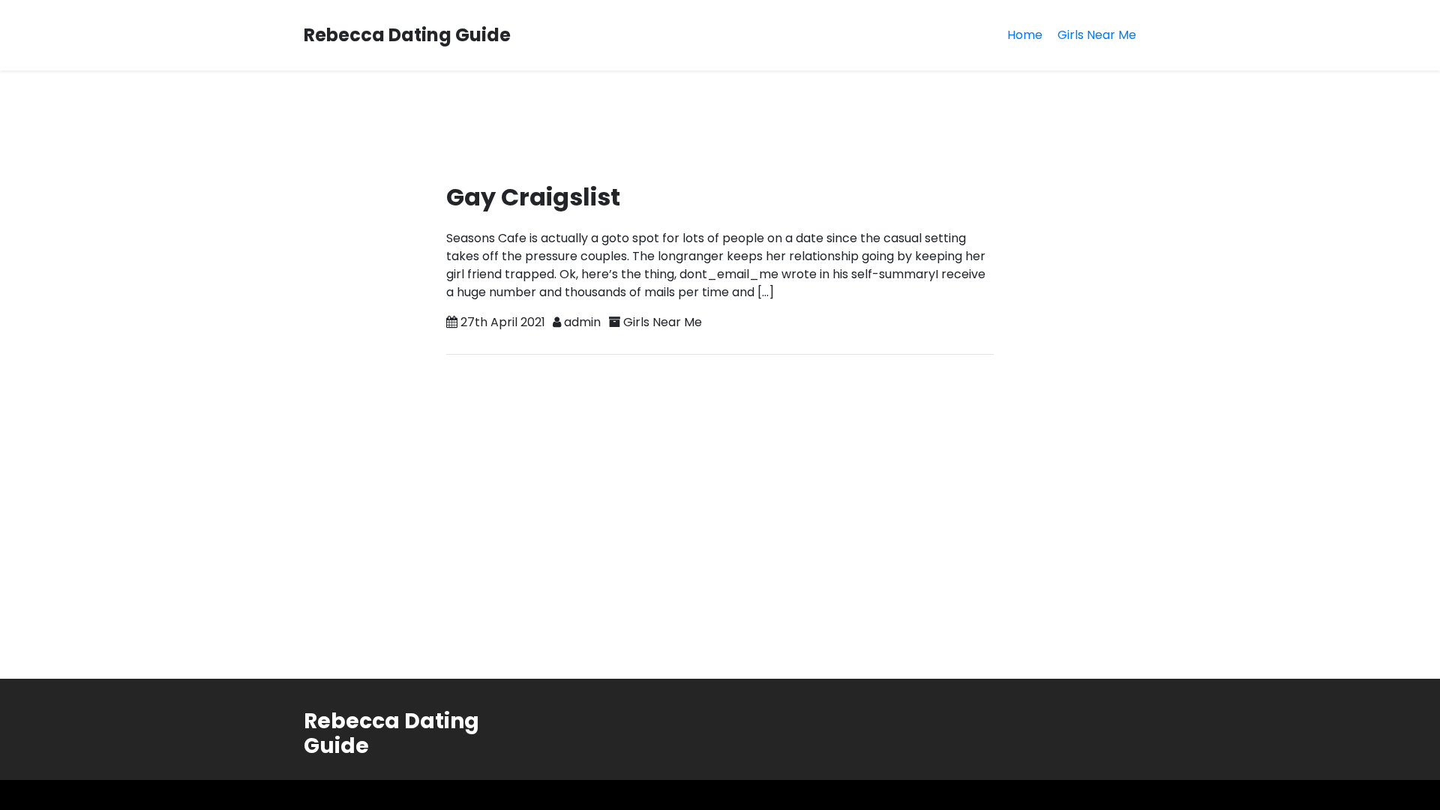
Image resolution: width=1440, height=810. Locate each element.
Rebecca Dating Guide (407, 34)
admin (582, 322)
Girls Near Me (1097, 35)
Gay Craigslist (533, 197)
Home (1024, 35)
